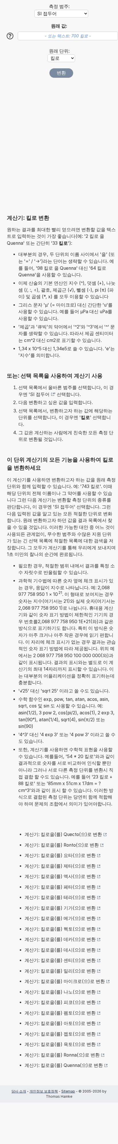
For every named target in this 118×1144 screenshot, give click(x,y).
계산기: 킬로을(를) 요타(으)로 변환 (60, 855)
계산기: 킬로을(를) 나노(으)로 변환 (60, 992)
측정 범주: (59, 6)
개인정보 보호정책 (44, 1091)
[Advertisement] (59, 146)
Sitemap (68, 1091)
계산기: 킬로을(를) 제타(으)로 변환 (60, 866)
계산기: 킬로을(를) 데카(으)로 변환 (60, 939)
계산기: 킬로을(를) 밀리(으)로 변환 (60, 971)
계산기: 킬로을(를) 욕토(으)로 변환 (60, 1044)
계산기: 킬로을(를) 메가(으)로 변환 (60, 918)
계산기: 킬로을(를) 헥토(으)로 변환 (60, 929)
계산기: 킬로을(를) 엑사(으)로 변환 (60, 876)
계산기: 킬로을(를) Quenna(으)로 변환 (64, 1065)
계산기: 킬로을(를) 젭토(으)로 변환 (60, 1034)
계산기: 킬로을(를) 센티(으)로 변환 (60, 960)
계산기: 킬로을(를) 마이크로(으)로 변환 (65, 981)
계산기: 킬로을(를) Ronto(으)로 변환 (62, 845)
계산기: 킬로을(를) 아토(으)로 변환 (60, 1023)
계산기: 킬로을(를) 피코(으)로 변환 (60, 1002)
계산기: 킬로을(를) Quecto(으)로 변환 (63, 834)
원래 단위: (59, 51)
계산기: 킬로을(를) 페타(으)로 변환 (60, 887)
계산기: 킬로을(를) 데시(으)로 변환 (60, 950)
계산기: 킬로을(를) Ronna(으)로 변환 (62, 1055)
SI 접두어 (40, 394)
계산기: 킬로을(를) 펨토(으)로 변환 (60, 1013)
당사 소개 (18, 1091)
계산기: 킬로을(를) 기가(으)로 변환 (60, 908)
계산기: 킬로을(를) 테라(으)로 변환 (60, 897)
